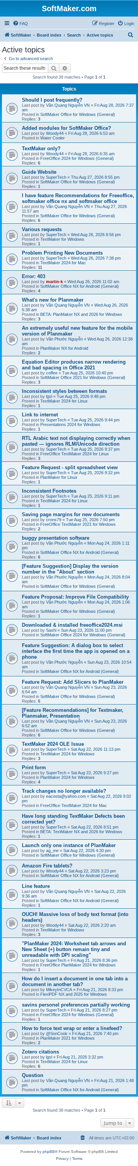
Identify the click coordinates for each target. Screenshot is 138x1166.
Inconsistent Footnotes (49, 491)
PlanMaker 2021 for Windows (67, 1038)
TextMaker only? (41, 148)
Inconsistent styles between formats (64, 391)
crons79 (53, 519)
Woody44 (55, 133)
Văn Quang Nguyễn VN (68, 105)
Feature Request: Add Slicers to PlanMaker (72, 682)
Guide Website (39, 172)
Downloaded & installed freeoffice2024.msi (72, 625)
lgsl (49, 396)
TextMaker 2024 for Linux (64, 401)
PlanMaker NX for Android (64, 348)
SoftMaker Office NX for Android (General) (79, 286)
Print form (34, 767)
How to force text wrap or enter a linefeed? (72, 1028)
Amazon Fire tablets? (47, 866)
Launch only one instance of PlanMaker (69, 845)
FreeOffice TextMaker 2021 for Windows (78, 524)
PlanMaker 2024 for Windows (67, 777)
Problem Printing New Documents (62, 253)
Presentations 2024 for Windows (70, 424)
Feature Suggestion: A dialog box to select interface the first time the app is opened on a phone (76, 651)
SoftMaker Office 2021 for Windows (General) (82, 377)
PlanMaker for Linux (58, 477)
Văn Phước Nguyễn (64, 339)
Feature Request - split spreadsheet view (70, 467)
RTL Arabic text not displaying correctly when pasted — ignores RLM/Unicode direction (76, 441)
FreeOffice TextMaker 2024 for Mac (73, 805)
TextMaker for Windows (62, 239)
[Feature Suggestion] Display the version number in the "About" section (70, 569)
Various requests (42, 229)
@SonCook (56, 1033)
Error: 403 (33, 276)
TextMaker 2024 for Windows (67, 754)
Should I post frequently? (52, 100)
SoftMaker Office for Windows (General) (77, 114)
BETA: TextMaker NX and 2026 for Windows (81, 831)
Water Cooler (52, 138)
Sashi (51, 630)
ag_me (52, 850)
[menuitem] (20, 23)
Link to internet (40, 415)
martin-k (54, 281)
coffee (52, 373)
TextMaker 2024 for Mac (63, 262)
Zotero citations (40, 1052)
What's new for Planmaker (53, 300)
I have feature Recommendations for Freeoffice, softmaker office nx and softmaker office (78, 198)
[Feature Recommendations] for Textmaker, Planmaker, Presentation (72, 713)
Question (32, 1075)
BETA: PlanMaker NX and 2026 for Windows (81, 314)
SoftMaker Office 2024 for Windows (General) (82, 634)
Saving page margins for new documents (71, 514)
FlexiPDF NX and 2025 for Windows (73, 994)
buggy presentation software (55, 538)
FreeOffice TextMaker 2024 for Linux (74, 453)
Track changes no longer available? (64, 791)
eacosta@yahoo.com (66, 796)
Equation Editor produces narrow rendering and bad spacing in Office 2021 (74, 365)
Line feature (36, 886)
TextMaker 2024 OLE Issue (53, 744)
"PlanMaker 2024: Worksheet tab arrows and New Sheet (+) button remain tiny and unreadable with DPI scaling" (74, 949)
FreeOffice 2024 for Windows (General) (77, 158)
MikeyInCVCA (59, 989)
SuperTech (56, 177)
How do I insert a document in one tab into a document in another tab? (75, 981)
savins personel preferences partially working (76, 1005)
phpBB (49, 1151)
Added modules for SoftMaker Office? (66, 128)
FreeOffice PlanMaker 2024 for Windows (78, 965)
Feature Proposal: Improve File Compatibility (75, 597)
